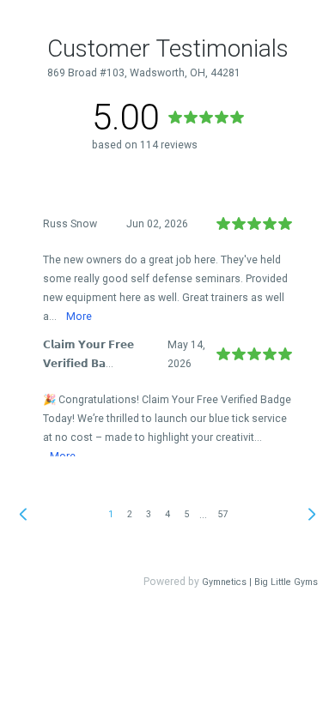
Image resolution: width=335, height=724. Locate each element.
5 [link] (186, 514)
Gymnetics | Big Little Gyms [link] (260, 582)
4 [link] (167, 514)
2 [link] (129, 514)
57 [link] (222, 514)
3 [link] (148, 514)
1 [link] (110, 514)
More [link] (79, 317)
